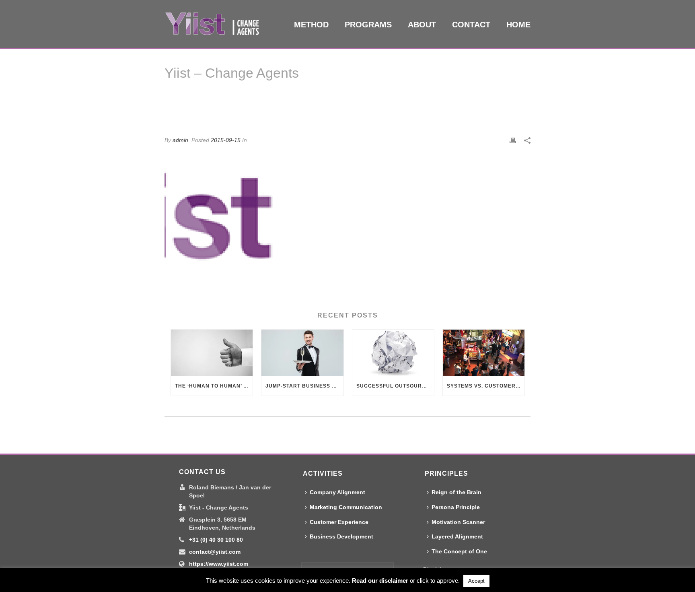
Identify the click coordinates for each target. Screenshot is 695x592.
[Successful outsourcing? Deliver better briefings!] (393, 353)
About (422, 24)
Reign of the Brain (456, 492)
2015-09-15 (226, 140)
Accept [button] (476, 581)
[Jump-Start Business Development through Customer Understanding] (302, 353)
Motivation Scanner (458, 522)
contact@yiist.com (215, 552)
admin (180, 140)
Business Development (341, 536)
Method (311, 24)
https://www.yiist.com (218, 564)
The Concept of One (459, 551)
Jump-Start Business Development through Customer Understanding (304, 386)
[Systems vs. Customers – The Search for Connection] (483, 353)
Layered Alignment (457, 536)
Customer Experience (339, 522)
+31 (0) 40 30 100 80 (216, 539)
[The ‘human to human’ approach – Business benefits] (212, 353)
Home (518, 24)
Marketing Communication (346, 507)
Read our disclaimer (380, 580)
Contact (471, 24)
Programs (368, 24)
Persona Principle (456, 507)
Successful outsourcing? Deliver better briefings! (395, 386)
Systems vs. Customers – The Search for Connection (485, 386)
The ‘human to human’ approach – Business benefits (214, 386)
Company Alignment (337, 492)
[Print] (513, 140)
